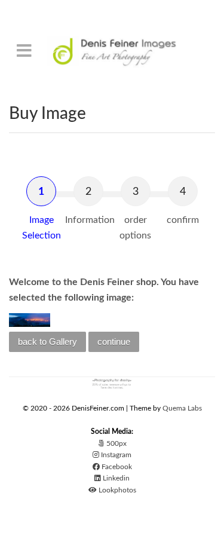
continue (113, 341)
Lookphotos (116, 490)
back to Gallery (47, 341)
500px (116, 443)
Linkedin (115, 478)
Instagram (115, 454)
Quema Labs (182, 408)
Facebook (116, 466)
